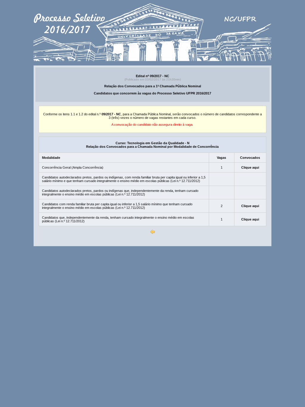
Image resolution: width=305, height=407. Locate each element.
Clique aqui (250, 167)
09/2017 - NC (111, 114)
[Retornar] (152, 231)
